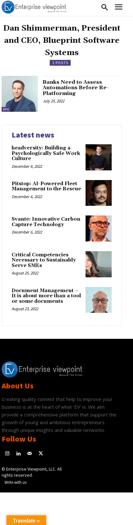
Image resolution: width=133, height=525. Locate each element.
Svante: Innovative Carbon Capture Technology (46, 222)
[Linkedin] (18, 454)
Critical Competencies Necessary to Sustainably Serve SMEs (44, 260)
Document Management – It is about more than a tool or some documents (46, 296)
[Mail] (29, 454)
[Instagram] (7, 454)
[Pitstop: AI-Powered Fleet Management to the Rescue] (99, 193)
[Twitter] (40, 454)
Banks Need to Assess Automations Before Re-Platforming (76, 88)
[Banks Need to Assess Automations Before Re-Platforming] (20, 94)
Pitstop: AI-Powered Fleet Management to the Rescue (46, 186)
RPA (6, 109)
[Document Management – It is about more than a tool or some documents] (99, 300)
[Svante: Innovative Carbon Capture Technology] (99, 228)
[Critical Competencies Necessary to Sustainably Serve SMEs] (99, 264)
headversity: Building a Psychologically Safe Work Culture (46, 153)
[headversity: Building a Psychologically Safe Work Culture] (99, 157)
